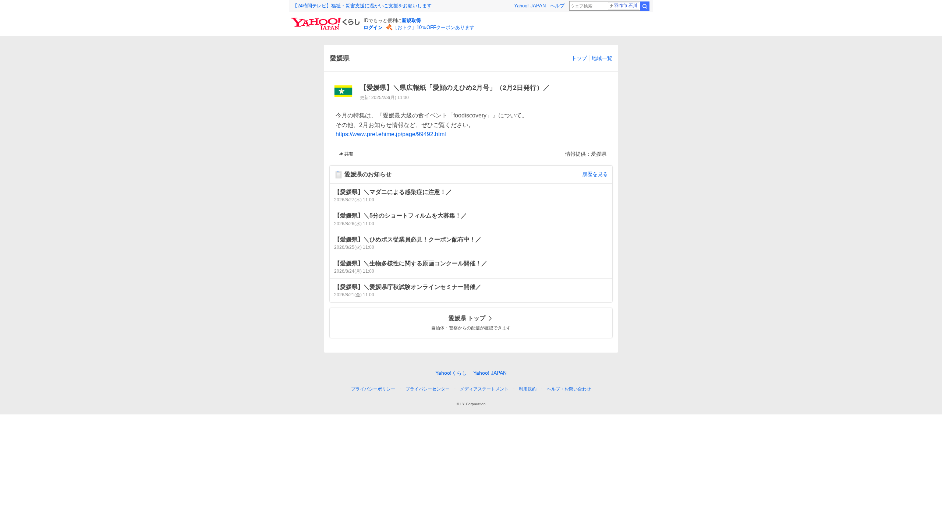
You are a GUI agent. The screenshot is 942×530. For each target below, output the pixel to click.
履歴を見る (595, 174)
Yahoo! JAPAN (530, 5)
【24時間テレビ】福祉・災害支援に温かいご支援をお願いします (362, 5)
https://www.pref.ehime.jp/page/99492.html (391, 134)
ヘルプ (557, 5)
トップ (579, 58)
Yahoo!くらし (451, 373)
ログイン (373, 27)
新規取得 (411, 20)
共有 (348, 153)
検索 (644, 6)
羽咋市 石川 (625, 5)
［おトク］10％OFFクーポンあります (433, 27)
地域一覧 (602, 58)
